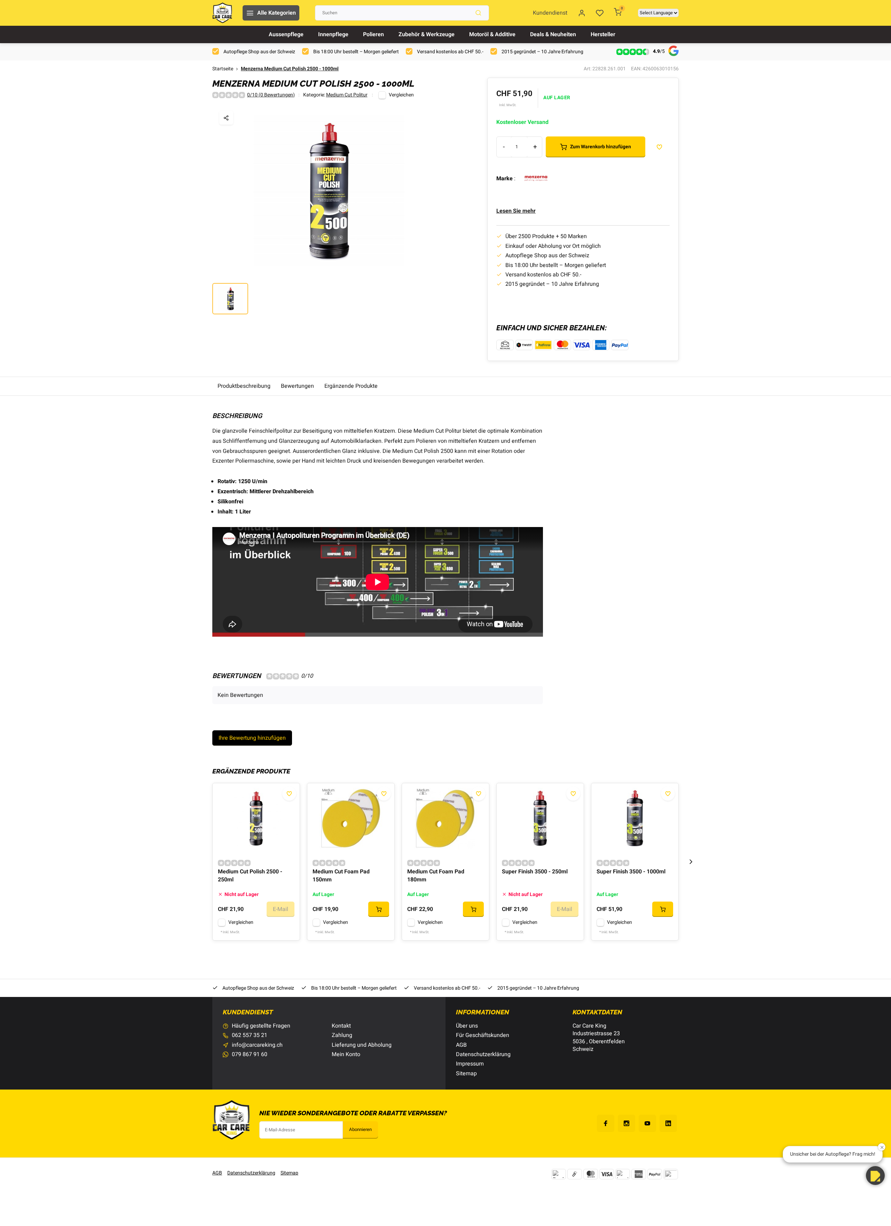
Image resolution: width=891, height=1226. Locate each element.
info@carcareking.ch (257, 1045)
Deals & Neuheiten (553, 34)
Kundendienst (550, 13)
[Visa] (606, 1174)
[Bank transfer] (558, 1174)
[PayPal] (654, 1174)
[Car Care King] (222, 12)
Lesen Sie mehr (516, 211)
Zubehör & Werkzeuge (427, 34)
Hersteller (603, 34)
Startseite (222, 69)
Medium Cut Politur (347, 95)
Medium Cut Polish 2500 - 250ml (250, 875)
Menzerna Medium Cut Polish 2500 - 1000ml (290, 69)
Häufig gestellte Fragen (261, 1026)
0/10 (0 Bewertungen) (271, 95)
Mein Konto (346, 1054)
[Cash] (574, 1174)
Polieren (373, 34)
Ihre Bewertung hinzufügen (252, 738)
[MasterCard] (590, 1174)
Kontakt (341, 1026)
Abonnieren (360, 1129)
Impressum (470, 1064)
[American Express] (638, 1174)
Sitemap (466, 1073)
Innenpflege (333, 34)
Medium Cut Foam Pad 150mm (341, 875)
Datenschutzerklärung (483, 1054)
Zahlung (342, 1035)
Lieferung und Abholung (362, 1045)
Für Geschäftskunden (482, 1035)
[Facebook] (605, 1123)
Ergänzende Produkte (351, 386)
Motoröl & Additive (492, 34)
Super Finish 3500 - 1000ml (631, 872)
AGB (461, 1045)
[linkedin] (668, 1123)
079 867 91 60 (249, 1054)
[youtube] (647, 1123)
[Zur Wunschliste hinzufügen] (289, 794)
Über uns (467, 1026)
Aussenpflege (286, 34)
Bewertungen (297, 386)
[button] (691, 862)
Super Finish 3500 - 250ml (535, 872)
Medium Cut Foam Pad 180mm (435, 875)
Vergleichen (401, 95)
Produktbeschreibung (244, 386)
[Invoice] (622, 1174)
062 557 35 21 (249, 1035)
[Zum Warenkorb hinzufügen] (378, 909)
